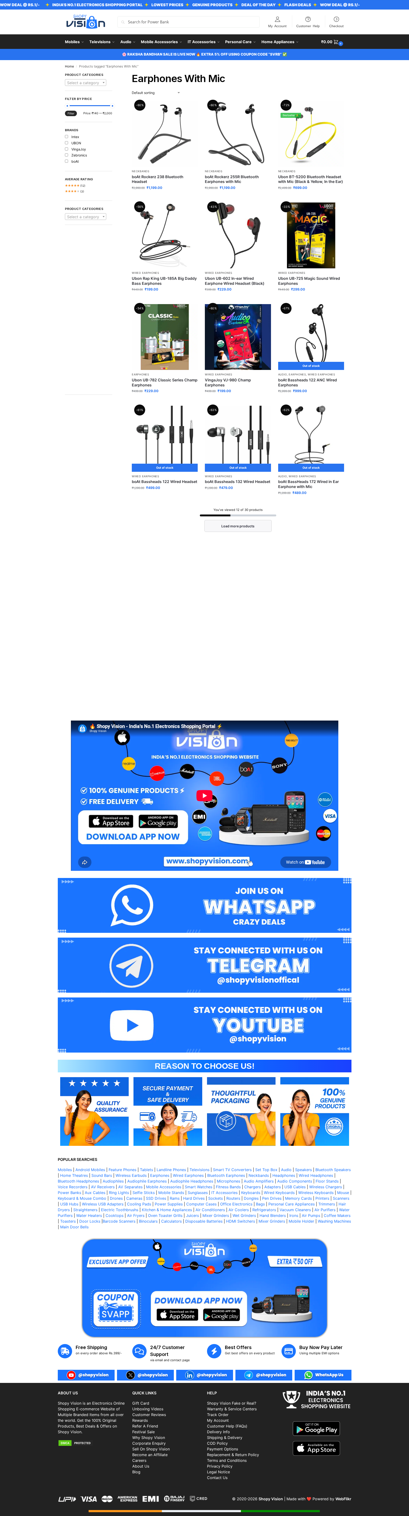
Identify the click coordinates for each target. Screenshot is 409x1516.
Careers (139, 1460)
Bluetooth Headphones (78, 1181)
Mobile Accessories (163, 1186)
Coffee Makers (337, 1215)
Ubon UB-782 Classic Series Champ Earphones (164, 382)
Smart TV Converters (232, 1169)
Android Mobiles (90, 1169)
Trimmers (326, 1204)
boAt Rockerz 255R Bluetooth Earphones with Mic (232, 179)
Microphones (228, 1181)
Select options (164, 198)
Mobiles (65, 1169)
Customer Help (308, 25)
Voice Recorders (72, 1186)
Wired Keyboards (279, 1192)
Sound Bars (101, 1175)
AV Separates (130, 1186)
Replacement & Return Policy (233, 1454)
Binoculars (148, 1221)
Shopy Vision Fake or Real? (231, 1403)
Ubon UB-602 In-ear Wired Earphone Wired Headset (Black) (234, 281)
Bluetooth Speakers (333, 1169)
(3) (74, 191)
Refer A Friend (145, 1426)
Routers (233, 1198)
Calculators (171, 1221)
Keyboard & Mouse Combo (82, 1198)
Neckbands (140, 171)
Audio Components (294, 1181)
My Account (277, 25)
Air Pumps (311, 1215)
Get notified (311, 401)
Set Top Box (266, 1169)
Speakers (303, 1169)
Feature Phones (122, 1169)
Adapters (272, 1186)
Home (69, 66)
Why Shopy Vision (148, 1437)
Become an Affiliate (150, 1454)
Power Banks (69, 1192)
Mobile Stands (171, 1192)
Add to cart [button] (311, 198)
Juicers (192, 1215)
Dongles (251, 1198)
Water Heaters (89, 1215)
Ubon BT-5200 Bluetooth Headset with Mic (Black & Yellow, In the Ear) (310, 179)
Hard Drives (194, 1198)
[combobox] (85, 82)
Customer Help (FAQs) (227, 1426)
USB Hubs (69, 1204)
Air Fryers (135, 1215)
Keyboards (250, 1192)
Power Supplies (169, 1204)
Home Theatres (74, 1175)
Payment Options (222, 1449)
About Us (140, 1466)
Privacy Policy (220, 1466)
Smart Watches (198, 1186)
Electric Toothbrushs (119, 1209)
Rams (175, 1198)
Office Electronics (236, 1204)
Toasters (68, 1221)
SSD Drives (156, 1198)
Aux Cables (95, 1192)
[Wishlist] (190, 108)
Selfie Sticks (144, 1192)
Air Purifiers (324, 1209)
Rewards (140, 1420)
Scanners (341, 1198)
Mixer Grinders (215, 1215)
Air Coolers (238, 1209)
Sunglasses (198, 1192)
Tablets (146, 1169)
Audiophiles (113, 1181)
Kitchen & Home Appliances (167, 1209)
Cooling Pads (139, 1204)
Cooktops (114, 1215)
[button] (332, 42)
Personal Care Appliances (291, 1204)
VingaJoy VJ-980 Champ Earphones (228, 382)
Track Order (217, 1414)
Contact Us (217, 1477)
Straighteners (85, 1209)
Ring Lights (119, 1192)
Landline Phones (171, 1169)
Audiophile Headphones (191, 1181)
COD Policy (217, 1443)
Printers (322, 1198)
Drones (116, 1198)
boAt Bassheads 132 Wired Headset (237, 481)
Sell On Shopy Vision (151, 1449)
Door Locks (89, 1221)
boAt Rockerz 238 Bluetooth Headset (157, 179)
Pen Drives (272, 1198)
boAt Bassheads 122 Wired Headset (164, 481)
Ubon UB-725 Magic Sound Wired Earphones (309, 281)
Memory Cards (298, 1198)
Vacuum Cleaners (295, 1209)
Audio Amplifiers (259, 1181)
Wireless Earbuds (131, 1175)
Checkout (336, 25)
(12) (75, 185)
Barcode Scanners (119, 1221)
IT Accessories (224, 1192)
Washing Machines (334, 1221)
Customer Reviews (149, 1414)
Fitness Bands (228, 1186)
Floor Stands (327, 1181)
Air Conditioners (210, 1209)
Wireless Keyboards (316, 1192)
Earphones (140, 374)
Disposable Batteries (204, 1221)
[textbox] (85, 82)
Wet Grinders (244, 1215)
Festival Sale (143, 1431)
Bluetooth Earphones (226, 1175)
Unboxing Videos (147, 1409)
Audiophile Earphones (147, 1181)
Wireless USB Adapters (102, 1204)
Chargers (252, 1186)
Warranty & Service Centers (232, 1409)
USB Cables (295, 1186)
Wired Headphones (316, 1175)
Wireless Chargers (325, 1186)
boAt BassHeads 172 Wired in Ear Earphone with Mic (308, 484)
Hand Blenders (273, 1215)
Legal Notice (218, 1471)
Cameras (134, 1198)
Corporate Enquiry (149, 1443)
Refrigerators (264, 1209)
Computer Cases (201, 1204)
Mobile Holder (301, 1221)
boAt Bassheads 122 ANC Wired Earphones (307, 382)
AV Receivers (103, 1186)
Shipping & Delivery (224, 1437)
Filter (71, 113)
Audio (282, 374)
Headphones (283, 1175)
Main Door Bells (75, 1227)
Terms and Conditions (227, 1460)
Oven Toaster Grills (165, 1215)
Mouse (343, 1192)
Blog (136, 1471)
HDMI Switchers (240, 1221)
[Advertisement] (88, 312)
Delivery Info (218, 1431)
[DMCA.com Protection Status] (93, 1443)
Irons (293, 1215)
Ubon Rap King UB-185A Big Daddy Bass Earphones (164, 281)
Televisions (199, 1169)
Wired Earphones (145, 273)
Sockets (215, 1198)
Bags (260, 1204)
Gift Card (140, 1403)
